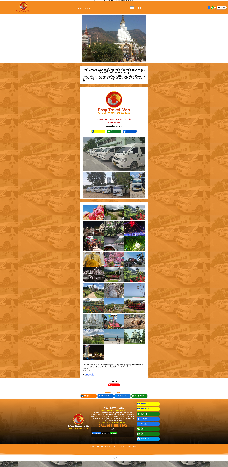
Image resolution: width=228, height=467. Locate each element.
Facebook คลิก (144, 419)
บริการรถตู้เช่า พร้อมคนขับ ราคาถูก (123, 449)
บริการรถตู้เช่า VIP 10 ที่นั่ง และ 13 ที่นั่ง (106, 449)
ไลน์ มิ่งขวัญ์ (144, 413)
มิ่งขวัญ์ (112, 131)
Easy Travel (129, 131)
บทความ (135, 446)
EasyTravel (144, 418)
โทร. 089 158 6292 (99, 131)
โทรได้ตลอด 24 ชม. (144, 404)
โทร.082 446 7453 (145, 408)
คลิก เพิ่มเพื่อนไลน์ (138, 396)
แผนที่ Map (107, 446)
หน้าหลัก (92, 446)
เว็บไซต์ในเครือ (145, 438)
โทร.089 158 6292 (145, 403)
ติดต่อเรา (129, 446)
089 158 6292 (221, 7)
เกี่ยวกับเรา (122, 446)
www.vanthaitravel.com (145, 439)
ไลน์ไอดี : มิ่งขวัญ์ (139, 395)
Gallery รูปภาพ (100, 446)
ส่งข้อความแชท (122, 395)
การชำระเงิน (115, 446)
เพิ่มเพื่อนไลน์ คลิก (144, 414)
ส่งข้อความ (143, 423)
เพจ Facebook (105, 395)
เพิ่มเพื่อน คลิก (143, 429)
